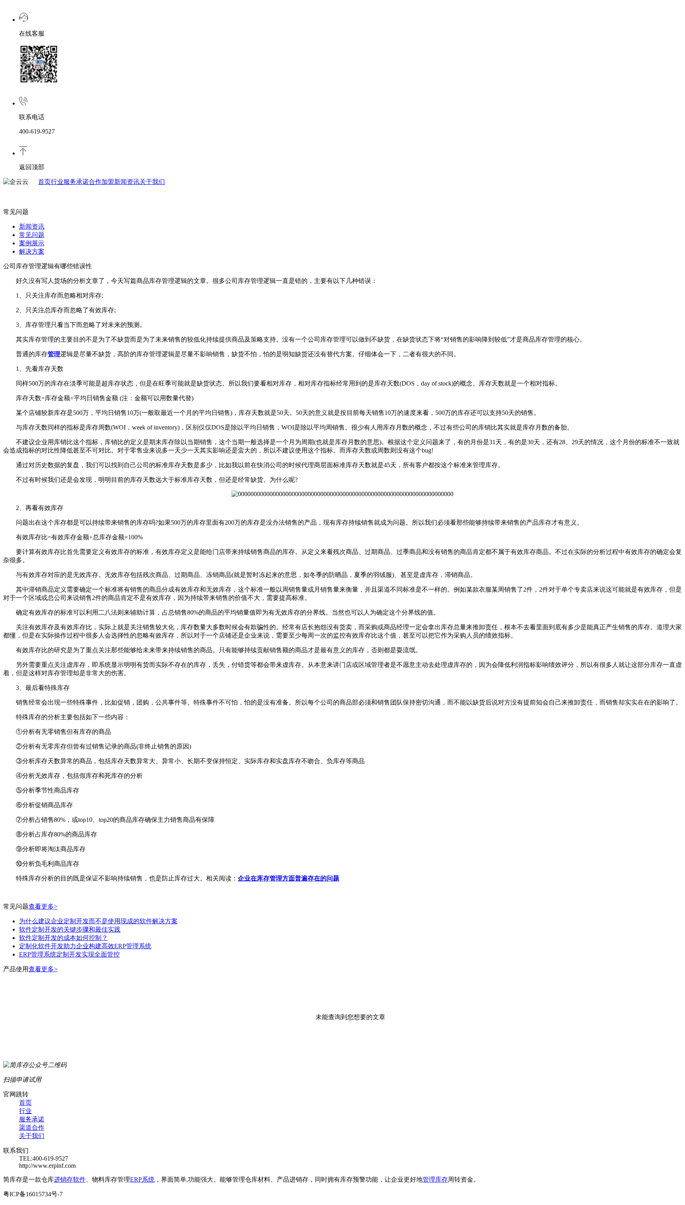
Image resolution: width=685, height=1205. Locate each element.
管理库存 (435, 1179)
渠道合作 (31, 1127)
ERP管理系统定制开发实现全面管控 (69, 954)
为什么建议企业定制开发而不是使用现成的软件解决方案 (98, 921)
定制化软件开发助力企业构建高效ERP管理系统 (85, 946)
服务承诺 (76, 181)
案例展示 (31, 243)
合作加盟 (101, 181)
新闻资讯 (127, 181)
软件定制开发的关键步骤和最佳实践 (70, 929)
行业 (57, 181)
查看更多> (43, 906)
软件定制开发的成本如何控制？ (63, 937)
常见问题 (31, 234)
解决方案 (31, 251)
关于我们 (152, 181)
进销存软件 (70, 1179)
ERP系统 (142, 1179)
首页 (44, 181)
